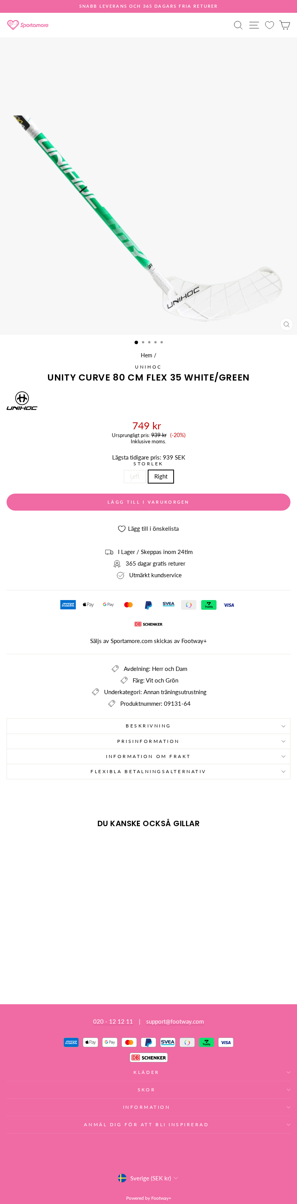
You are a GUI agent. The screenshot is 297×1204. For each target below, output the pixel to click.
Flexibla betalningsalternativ (148, 771)
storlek (148, 464)
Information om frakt (148, 756)
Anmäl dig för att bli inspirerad (146, 1124)
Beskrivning (148, 726)
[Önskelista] (270, 25)
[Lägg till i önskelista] (16, 848)
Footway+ (194, 640)
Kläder (146, 1072)
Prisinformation (148, 741)
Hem (146, 355)
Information (147, 1107)
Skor (146, 1090)
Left (135, 476)
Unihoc (148, 367)
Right (160, 476)
